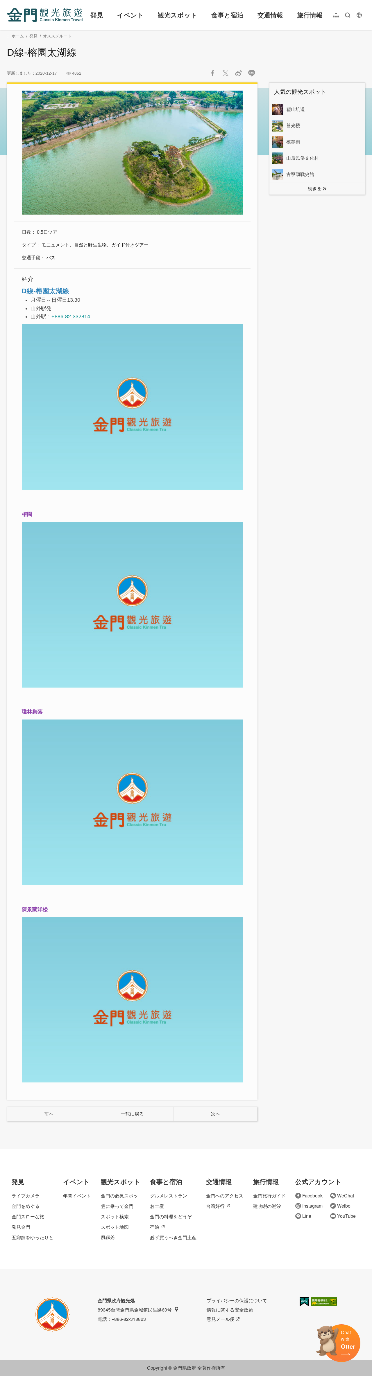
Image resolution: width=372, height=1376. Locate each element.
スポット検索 (115, 1216)
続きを (315, 188)
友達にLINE (251, 73)
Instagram (312, 1205)
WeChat (345, 1195)
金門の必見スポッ (119, 1195)
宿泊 (154, 1227)
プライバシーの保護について (237, 1300)
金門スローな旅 (28, 1216)
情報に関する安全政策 (230, 1309)
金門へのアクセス (224, 1195)
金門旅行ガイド (269, 1195)
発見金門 (21, 1227)
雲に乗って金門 (117, 1206)
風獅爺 (108, 1237)
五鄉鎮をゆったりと (32, 1237)
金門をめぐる (26, 1206)
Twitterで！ (225, 73)
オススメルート (57, 36)
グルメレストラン (168, 1195)
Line (306, 1216)
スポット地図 (115, 1227)
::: (8, 3)
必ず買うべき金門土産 (173, 1237)
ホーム (18, 36)
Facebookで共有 (212, 73)
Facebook (312, 1195)
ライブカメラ (26, 1195)
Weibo (343, 1205)
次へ (215, 1113)
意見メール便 (221, 1319)
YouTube (346, 1216)
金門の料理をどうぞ (171, 1216)
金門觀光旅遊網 (45, 15)
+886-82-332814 (70, 316)
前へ (48, 1113)
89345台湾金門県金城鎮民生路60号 (135, 1309)
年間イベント (77, 1195)
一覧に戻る (132, 1113)
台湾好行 (215, 1206)
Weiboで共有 (238, 73)
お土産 (157, 1206)
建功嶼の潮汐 (267, 1206)
